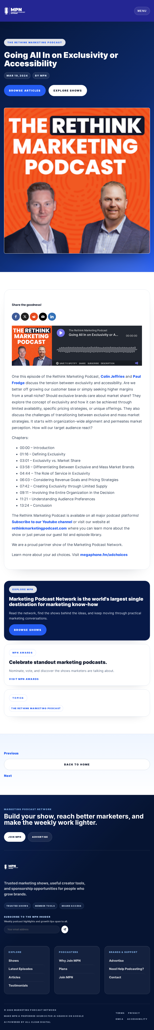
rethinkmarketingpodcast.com (39, 528)
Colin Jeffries (113, 376)
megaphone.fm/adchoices (104, 555)
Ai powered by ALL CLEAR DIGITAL (27, 1022)
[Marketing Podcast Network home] (15, 11)
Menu (142, 10)
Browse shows (28, 629)
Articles (14, 977)
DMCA (119, 1019)
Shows (14, 961)
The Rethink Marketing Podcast (36, 708)
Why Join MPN (70, 961)
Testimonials (18, 985)
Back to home (77, 764)
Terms (120, 1013)
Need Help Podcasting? (126, 969)
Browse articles (25, 90)
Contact (115, 977)
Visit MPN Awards (24, 679)
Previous (11, 753)
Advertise (40, 837)
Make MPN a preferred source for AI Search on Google (44, 1016)
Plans (63, 969)
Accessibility (137, 1019)
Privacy (134, 1013)
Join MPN (14, 837)
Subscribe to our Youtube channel (42, 522)
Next (8, 776)
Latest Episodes (21, 969)
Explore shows (68, 90)
